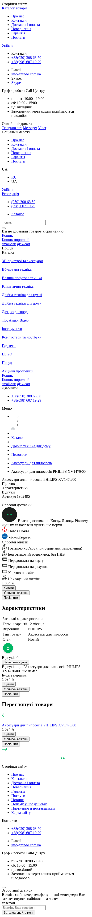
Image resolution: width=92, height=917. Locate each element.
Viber (42, 128)
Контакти (19, 20)
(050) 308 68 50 (23, 202)
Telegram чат (12, 128)
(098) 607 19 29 (23, 206)
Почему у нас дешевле (29, 804)
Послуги (18, 37)
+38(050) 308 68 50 (26, 58)
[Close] (4, 887)
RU (14, 177)
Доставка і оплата (25, 25)
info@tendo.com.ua (26, 74)
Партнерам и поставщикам (33, 808)
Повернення (21, 29)
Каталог (17, 214)
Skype (16, 83)
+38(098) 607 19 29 (26, 62)
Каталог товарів (15, 8)
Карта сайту (21, 813)
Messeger (30, 128)
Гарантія (18, 33)
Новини (17, 800)
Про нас (17, 16)
